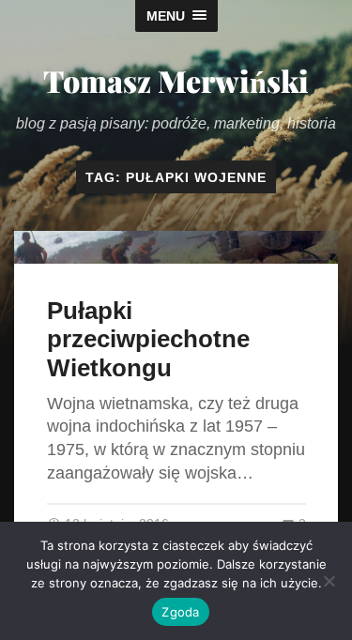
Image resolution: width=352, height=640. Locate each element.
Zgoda (180, 611)
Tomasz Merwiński (176, 80)
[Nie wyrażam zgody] (328, 580)
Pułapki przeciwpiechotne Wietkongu (148, 339)
